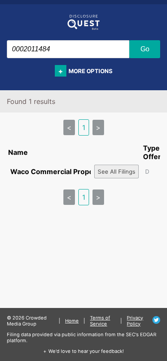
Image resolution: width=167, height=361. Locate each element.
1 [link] (83, 127)
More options (91, 71)
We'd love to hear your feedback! (86, 351)
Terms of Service (100, 321)
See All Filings (116, 171)
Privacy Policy (135, 321)
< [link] (69, 127)
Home (72, 321)
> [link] (98, 127)
